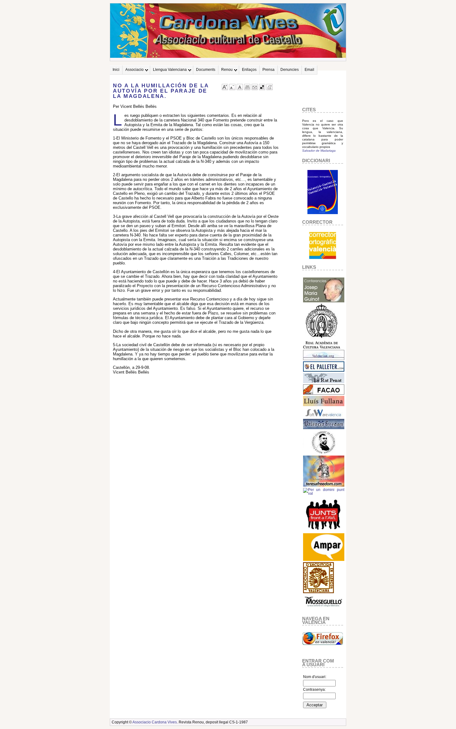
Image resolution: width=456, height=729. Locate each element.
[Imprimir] (247, 88)
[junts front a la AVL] (323, 531)
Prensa (268, 69)
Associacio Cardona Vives (154, 722)
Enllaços (249, 69)
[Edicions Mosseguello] (323, 608)
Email (309, 69)
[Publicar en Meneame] (269, 88)
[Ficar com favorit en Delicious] (262, 88)
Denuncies (289, 69)
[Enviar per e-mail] (255, 88)
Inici (116, 69)
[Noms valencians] (323, 559)
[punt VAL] (323, 493)
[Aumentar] (225, 88)
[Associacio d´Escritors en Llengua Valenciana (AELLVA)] (318, 592)
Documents (205, 69)
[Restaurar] (240, 88)
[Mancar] (232, 88)
